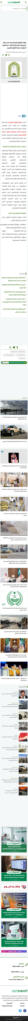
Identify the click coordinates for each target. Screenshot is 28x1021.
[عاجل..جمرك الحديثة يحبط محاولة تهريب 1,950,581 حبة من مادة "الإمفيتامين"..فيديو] (14, 528)
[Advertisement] (14, 25)
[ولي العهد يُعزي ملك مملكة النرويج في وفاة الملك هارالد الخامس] (14, 456)
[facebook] (8, 55)
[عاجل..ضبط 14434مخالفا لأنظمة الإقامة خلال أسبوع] (14, 432)
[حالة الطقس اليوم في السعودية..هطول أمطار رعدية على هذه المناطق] (14, 407)
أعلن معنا (9, 1003)
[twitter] (6, 55)
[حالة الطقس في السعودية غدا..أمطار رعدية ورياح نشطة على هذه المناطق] (14, 622)
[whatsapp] (3, 55)
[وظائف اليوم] (14, 887)
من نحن (22, 1003)
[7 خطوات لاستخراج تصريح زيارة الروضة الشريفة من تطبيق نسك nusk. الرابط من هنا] (14, 905)
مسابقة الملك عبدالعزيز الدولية (16, 132)
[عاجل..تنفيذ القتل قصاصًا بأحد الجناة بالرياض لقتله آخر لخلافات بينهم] (14, 598)
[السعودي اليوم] (14, 2)
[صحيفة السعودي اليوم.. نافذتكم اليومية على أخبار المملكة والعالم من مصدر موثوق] (14, 839)
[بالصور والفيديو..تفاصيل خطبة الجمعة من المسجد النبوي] (14, 504)
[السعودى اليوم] (20, 991)
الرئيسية (24, 8)
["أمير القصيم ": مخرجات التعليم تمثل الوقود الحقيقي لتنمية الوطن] (14, 668)
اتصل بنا (22, 1006)
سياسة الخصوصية (7, 1006)
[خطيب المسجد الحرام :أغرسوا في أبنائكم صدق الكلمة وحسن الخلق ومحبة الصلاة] (14, 479)
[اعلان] (14, 951)
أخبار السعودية (16, 8)
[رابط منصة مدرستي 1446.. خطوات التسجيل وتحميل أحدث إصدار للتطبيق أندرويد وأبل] (14, 868)
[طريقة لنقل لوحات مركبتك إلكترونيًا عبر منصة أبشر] (14, 934)
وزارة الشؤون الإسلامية (14, 122)
